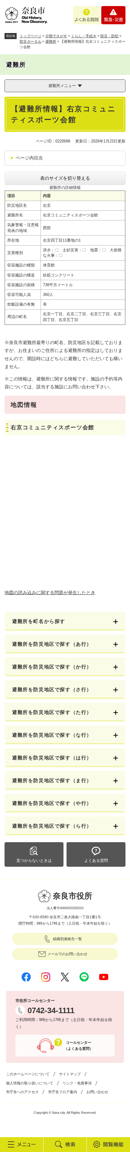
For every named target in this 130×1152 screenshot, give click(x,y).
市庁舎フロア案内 (62, 1092)
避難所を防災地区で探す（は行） (52, 757)
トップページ (30, 36)
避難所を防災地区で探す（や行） (52, 803)
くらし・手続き (83, 36)
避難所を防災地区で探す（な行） (52, 735)
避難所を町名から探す (38, 621)
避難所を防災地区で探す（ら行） (52, 826)
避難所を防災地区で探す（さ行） (52, 689)
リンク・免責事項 (77, 1083)
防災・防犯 (109, 36)
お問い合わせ (97, 1092)
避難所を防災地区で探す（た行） (52, 712)
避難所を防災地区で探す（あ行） (52, 644)
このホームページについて (28, 1074)
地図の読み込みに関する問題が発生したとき (50, 592)
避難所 (50, 41)
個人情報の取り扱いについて (29, 1083)
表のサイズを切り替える (65, 178)
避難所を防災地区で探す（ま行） (52, 780)
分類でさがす (56, 36)
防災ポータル (30, 41)
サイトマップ (70, 1074)
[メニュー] (21, 1144)
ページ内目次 (29, 157)
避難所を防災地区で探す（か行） (52, 666)
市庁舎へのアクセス (22, 1092)
